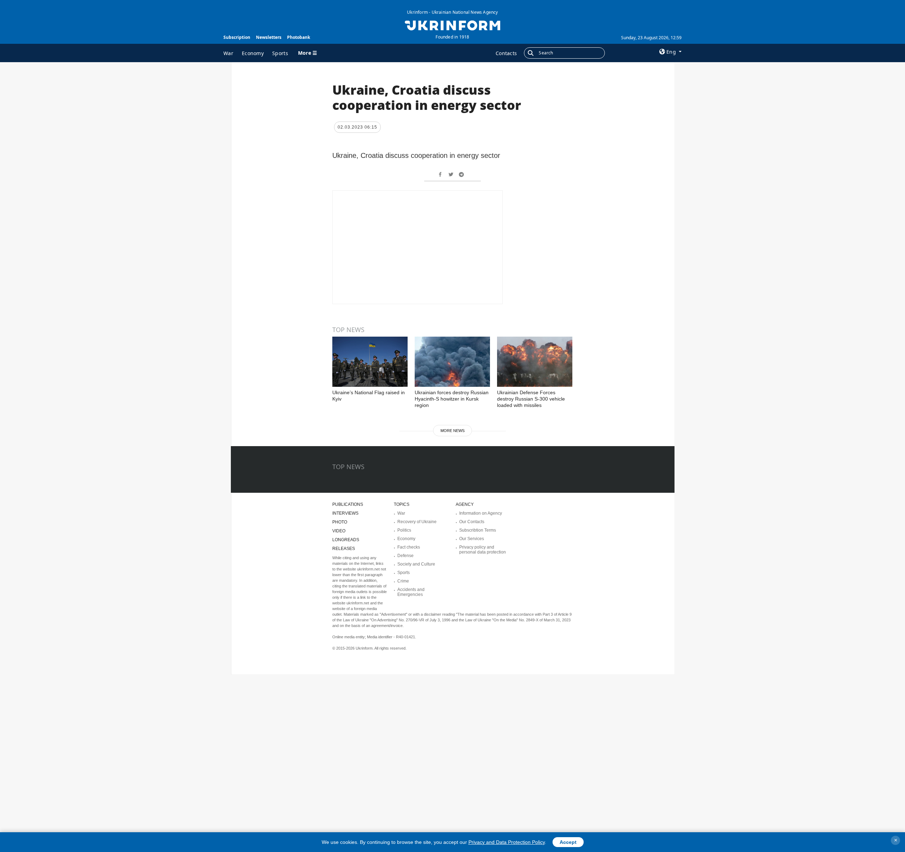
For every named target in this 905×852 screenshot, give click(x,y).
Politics (404, 530)
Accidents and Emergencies (411, 592)
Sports (280, 53)
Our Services (471, 538)
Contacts (506, 53)
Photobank (298, 37)
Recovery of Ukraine (417, 521)
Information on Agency (480, 513)
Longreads (345, 539)
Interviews (345, 513)
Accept (568, 842)
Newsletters (268, 37)
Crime (403, 581)
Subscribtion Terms (477, 530)
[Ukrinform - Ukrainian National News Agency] (452, 25)
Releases (343, 548)
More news (452, 430)
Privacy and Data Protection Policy (506, 842)
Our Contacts (471, 521)
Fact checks (408, 547)
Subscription (236, 37)
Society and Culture (416, 564)
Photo (339, 522)
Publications (347, 504)
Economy (253, 53)
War (228, 53)
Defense (405, 555)
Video (338, 530)
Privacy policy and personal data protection (482, 550)
